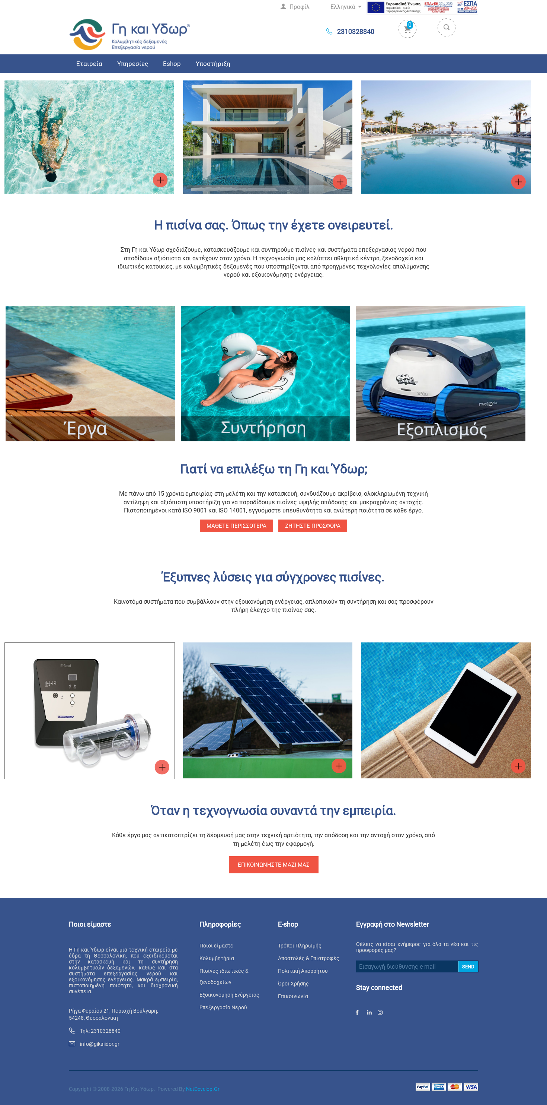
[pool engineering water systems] (130, 34)
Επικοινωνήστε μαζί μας (274, 864)
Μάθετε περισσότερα (236, 526)
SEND (468, 966)
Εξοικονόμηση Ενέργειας (229, 995)
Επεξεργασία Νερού (223, 1007)
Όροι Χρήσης (293, 984)
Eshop (172, 63)
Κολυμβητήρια (216, 958)
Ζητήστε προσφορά (312, 526)
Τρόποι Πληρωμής (300, 946)
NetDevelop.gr (203, 1089)
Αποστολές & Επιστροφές (308, 958)
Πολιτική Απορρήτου (303, 971)
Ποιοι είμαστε (216, 946)
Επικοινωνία (293, 996)
